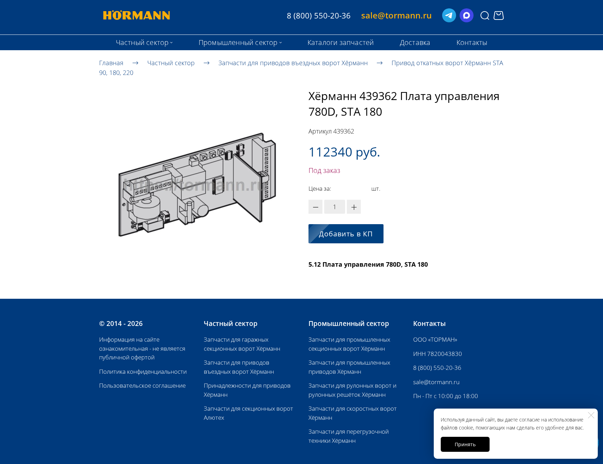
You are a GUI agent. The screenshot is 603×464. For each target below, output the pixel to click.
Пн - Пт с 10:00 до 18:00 (445, 396)
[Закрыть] (591, 415)
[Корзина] (498, 15)
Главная (111, 62)
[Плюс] (354, 207)
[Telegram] (449, 15)
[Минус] (315, 207)
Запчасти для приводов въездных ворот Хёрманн (293, 62)
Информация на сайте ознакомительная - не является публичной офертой (142, 348)
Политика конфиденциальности (143, 371)
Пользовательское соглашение (142, 385)
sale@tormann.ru (436, 382)
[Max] (467, 15)
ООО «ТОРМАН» (435, 339)
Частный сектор (171, 62)
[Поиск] (485, 15)
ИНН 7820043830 (437, 354)
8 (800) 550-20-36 (437, 368)
